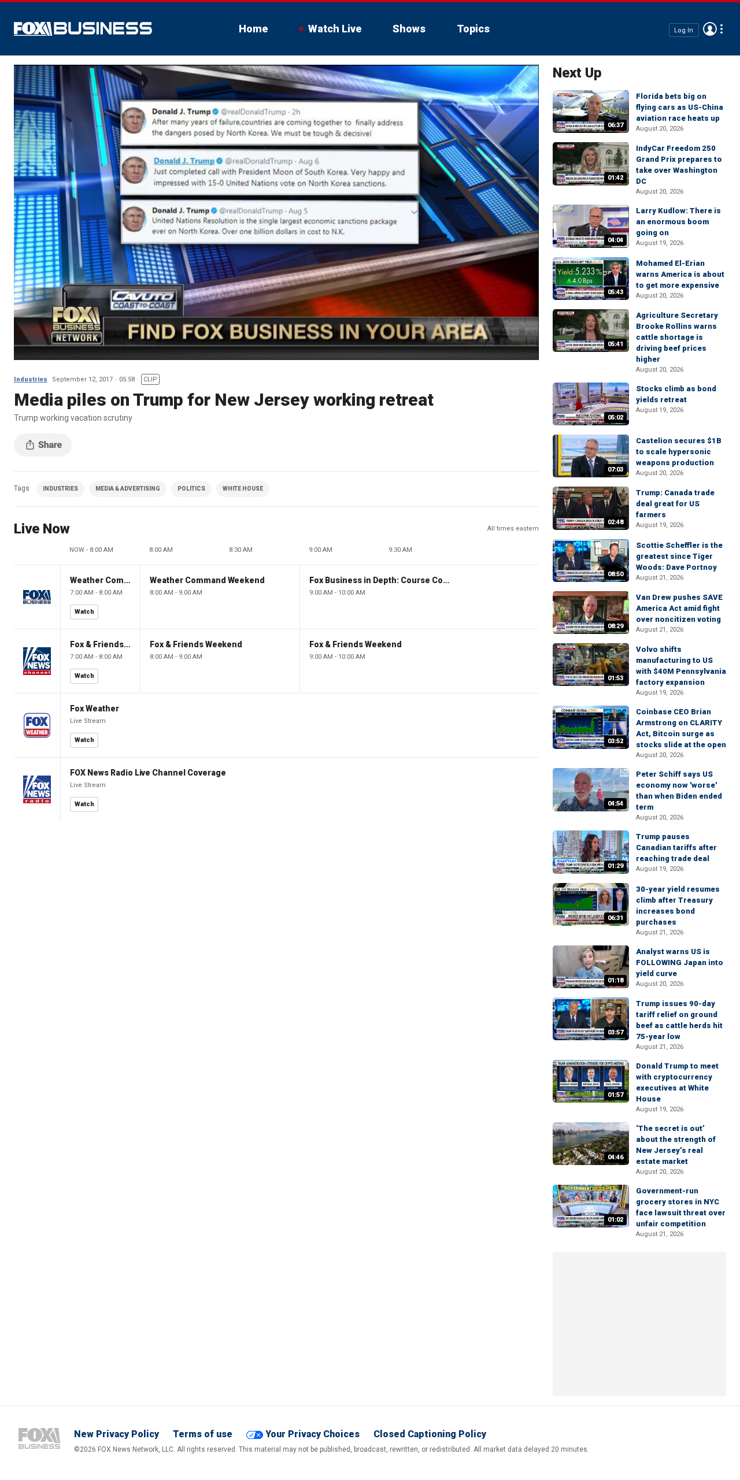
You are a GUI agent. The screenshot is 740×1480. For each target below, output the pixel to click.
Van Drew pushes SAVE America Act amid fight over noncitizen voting (679, 608)
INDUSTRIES (60, 488)
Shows (409, 29)
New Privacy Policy (116, 1434)
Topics (473, 29)
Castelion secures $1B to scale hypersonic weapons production (679, 451)
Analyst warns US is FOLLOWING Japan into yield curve (679, 962)
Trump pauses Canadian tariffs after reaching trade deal (676, 847)
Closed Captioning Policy (429, 1434)
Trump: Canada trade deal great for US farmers (675, 503)
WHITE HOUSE (243, 488)
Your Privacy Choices (312, 1434)
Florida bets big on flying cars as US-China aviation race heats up (679, 107)
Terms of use (202, 1434)
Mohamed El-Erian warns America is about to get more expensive (680, 274)
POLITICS (191, 488)
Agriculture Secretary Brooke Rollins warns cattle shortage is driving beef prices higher (677, 337)
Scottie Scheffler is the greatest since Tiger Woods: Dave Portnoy (679, 556)
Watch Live (334, 29)
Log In (683, 30)
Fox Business (83, 29)
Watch (84, 611)
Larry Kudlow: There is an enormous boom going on (678, 221)
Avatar (710, 29)
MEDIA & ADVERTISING (127, 488)
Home (253, 29)
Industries (30, 379)
